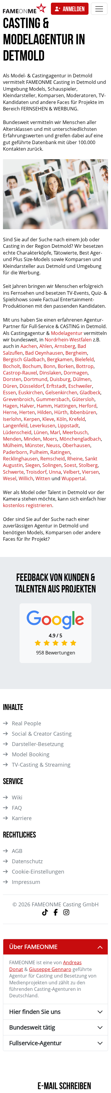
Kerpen (32, 419)
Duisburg (60, 379)
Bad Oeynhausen (44, 353)
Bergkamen (60, 359)
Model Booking (30, 754)
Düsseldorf (32, 386)
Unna (55, 472)
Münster (34, 445)
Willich (26, 478)
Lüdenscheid (17, 432)
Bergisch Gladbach (24, 359)
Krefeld (77, 419)
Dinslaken (50, 372)
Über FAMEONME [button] (33, 947)
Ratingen (60, 452)
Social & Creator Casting (42, 733)
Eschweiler (80, 386)
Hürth (60, 412)
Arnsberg (64, 346)
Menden (12, 439)
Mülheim (12, 445)
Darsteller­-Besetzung (38, 743)
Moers (50, 439)
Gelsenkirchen (61, 392)
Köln (62, 419)
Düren (10, 386)
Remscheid (52, 458)
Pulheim (39, 452)
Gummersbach (53, 399)
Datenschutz (27, 861)
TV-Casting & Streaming (41, 764)
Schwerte (13, 472)
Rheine (75, 458)
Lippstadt (68, 425)
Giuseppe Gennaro (50, 969)
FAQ (17, 807)
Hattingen (65, 406)
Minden (32, 439)
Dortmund (35, 379)
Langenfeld (15, 425)
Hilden (44, 412)
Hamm (44, 406)
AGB (17, 850)
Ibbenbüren (83, 412)
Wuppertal (73, 478)
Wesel (9, 478)
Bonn (49, 366)
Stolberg (88, 465)
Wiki (17, 797)
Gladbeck (90, 392)
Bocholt (11, 366)
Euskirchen (30, 392)
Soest (70, 465)
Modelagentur (67, 333)
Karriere (22, 818)
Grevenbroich (18, 399)
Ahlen (45, 346)
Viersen (90, 472)
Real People (26, 723)
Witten (43, 478)
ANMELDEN (74, 9)
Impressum (26, 881)
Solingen (52, 465)
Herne (10, 412)
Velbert (71, 472)
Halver (27, 406)
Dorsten (12, 379)
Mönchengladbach (80, 439)
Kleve (48, 419)
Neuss (53, 445)
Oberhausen (76, 445)
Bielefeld (84, 359)
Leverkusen (42, 425)
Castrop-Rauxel (20, 372)
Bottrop (85, 366)
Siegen (32, 465)
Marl (55, 432)
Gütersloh (83, 399)
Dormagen (76, 372)
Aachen (28, 346)
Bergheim (76, 353)
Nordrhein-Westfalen (68, 339)
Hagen (10, 406)
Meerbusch (75, 432)
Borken (66, 366)
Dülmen (82, 379)
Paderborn (15, 452)
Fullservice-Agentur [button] (35, 1043)
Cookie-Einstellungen (38, 871)
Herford (87, 406)
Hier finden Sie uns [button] (35, 1012)
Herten (27, 412)
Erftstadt (56, 386)
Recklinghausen (20, 458)
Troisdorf (36, 472)
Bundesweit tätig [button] (32, 1027)
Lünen (41, 432)
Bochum (31, 366)
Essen (9, 392)
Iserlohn (12, 419)
